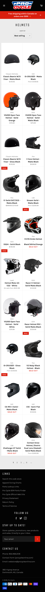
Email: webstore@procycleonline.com (18, 561)
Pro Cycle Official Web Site (13, 494)
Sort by (22, 31)
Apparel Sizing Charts (11, 483)
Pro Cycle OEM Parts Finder (14, 490)
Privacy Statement (10, 498)
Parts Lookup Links (10, 486)
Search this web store (11, 479)
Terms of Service (9, 506)
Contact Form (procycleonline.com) (17, 558)
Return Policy (8, 502)
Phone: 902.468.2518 (11, 554)
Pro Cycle (11, 580)
